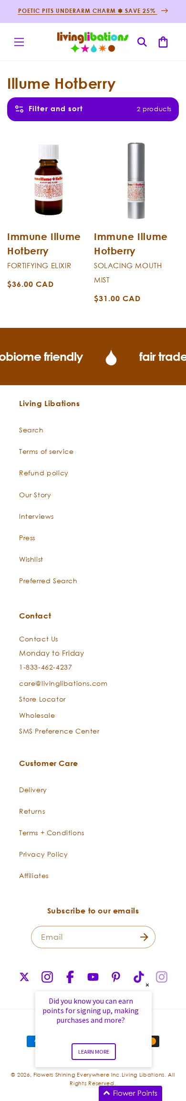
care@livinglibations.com (63, 683)
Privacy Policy (43, 854)
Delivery (33, 790)
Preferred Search (48, 581)
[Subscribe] (144, 937)
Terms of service (46, 451)
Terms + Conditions (51, 832)
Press (27, 538)
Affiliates (34, 875)
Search (31, 430)
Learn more (93, 1051)
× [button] (147, 984)
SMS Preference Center (59, 731)
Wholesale (37, 715)
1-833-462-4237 (45, 667)
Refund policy (44, 473)
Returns (32, 811)
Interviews (36, 516)
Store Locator (42, 699)
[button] (19, 41)
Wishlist (31, 559)
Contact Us (38, 639)
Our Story (35, 495)
